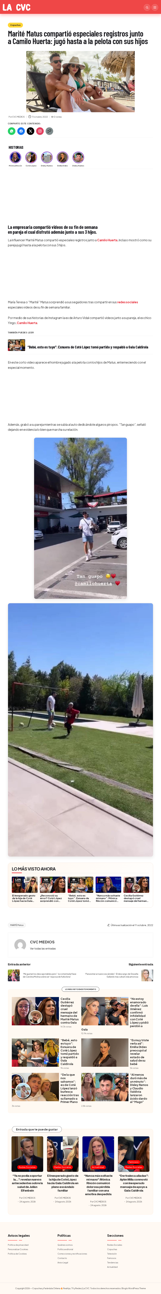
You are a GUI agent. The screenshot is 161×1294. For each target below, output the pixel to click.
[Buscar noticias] (147, 7)
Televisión (112, 1254)
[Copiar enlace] (49, 131)
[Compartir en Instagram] (40, 131)
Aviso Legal (63, 1262)
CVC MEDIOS (42, 941)
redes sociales (127, 302)
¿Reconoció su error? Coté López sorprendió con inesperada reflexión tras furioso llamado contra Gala (52, 902)
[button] (80, 518)
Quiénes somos (65, 1245)
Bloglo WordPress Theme (134, 1288)
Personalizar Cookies (18, 1249)
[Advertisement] (80, 195)
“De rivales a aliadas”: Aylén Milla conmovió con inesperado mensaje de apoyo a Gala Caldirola (133, 1183)
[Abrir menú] (155, 7)
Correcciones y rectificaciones (72, 1254)
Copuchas (15, 25)
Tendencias (112, 1262)
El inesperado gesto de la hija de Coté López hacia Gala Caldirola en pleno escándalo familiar (23, 901)
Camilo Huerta (107, 240)
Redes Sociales (27, 1167)
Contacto (62, 1258)
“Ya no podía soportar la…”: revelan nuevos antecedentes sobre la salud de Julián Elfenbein (27, 1183)
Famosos (134, 1162)
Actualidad (98, 1167)
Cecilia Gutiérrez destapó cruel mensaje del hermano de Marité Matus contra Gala (136, 901)
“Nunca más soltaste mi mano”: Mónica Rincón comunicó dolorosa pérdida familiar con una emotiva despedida (108, 902)
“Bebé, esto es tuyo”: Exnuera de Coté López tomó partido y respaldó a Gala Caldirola (80, 901)
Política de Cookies (17, 1254)
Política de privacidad (18, 1245)
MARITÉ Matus (16, 925)
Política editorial (65, 1249)
